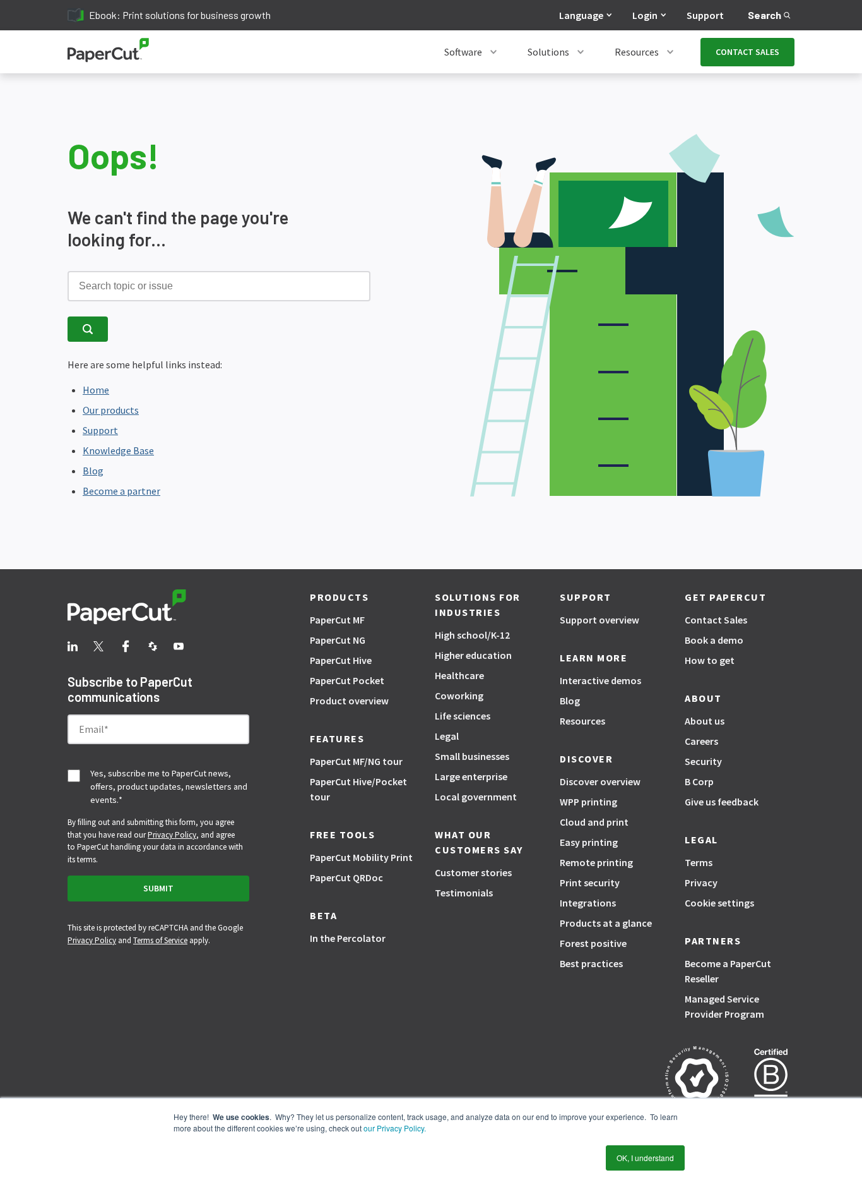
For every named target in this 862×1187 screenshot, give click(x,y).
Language (581, 15)
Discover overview (600, 781)
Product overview (349, 700)
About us (704, 720)
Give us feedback (722, 801)
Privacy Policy (172, 834)
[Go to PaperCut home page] (108, 52)
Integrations (588, 902)
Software (463, 51)
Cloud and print (594, 822)
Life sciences (462, 715)
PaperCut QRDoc (346, 877)
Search (764, 15)
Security (703, 761)
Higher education (473, 655)
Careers (701, 741)
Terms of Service (160, 940)
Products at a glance (606, 923)
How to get (710, 660)
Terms (698, 862)
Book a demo (714, 640)
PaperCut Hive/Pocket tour (358, 789)
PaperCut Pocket (347, 680)
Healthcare (459, 675)
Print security (590, 882)
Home (96, 389)
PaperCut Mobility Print (361, 857)
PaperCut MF (337, 619)
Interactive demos (600, 680)
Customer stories (473, 872)
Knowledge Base (118, 450)
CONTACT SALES (747, 51)
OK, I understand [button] (645, 1157)
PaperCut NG (337, 640)
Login (645, 15)
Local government (476, 796)
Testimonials (464, 892)
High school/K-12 (472, 635)
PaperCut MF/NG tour (356, 761)
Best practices (591, 963)
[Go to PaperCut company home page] (158, 609)
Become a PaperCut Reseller (728, 971)
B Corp (699, 781)
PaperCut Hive (341, 660)
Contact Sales (716, 619)
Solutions (548, 51)
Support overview (599, 619)
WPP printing (588, 801)
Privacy (701, 882)
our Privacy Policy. (394, 1128)
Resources (637, 51)
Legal (447, 736)
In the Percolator (348, 938)
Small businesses (472, 756)
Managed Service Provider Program (724, 1006)
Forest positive (593, 943)
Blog (93, 470)
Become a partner (121, 491)
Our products (111, 410)
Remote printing (596, 862)
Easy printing (589, 842)
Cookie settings (719, 902)
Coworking (459, 695)
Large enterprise (471, 776)
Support (705, 15)
